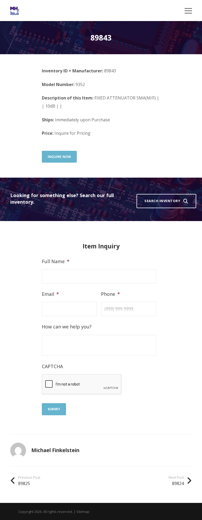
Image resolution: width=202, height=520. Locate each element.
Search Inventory (162, 200)
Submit (54, 409)
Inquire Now (59, 156)
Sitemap (82, 511)
